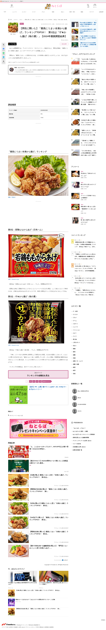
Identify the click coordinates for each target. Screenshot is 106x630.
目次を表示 (64, 44)
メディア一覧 (5, 627)
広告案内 (16, 627)
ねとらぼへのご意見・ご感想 (79, 431)
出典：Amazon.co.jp (13, 279)
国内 (74, 351)
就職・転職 (76, 364)
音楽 (74, 373)
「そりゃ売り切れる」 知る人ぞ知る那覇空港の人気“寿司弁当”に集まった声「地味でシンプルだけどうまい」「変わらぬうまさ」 (88, 155)
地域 (53, 11)
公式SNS (11, 627)
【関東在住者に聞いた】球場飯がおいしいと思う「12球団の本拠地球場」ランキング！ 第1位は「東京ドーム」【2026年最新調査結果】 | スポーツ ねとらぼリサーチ (85, 247)
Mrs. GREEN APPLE (83, 391)
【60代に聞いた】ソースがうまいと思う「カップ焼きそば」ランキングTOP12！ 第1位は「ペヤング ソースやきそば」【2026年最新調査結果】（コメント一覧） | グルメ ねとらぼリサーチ (86, 283)
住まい (62, 11)
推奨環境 (51, 627)
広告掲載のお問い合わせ (78, 446)
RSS (38, 627)
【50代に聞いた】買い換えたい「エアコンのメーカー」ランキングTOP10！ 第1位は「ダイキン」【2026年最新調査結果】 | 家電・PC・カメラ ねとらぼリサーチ (85, 271)
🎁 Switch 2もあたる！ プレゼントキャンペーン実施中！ (12, 1)
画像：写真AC (13, 34)
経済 (74, 370)
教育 (74, 367)
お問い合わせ (22, 627)
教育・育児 (72, 11)
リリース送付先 (76, 443)
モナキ (79, 411)
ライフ (75, 336)
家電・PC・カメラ (78, 361)
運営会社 (42, 627)
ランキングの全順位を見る (38, 375)
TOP (5, 11)
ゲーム (75, 320)
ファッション (76, 330)
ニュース (14, 11)
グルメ (43, 11)
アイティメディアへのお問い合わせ (81, 440)
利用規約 (103, 620)
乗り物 (75, 339)
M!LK (79, 397)
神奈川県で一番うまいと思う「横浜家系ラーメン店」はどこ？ (88, 209)
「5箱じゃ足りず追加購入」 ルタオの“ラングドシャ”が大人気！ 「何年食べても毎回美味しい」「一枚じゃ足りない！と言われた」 (89, 94)
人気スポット (76, 342)
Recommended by (58, 560)
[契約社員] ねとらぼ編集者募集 (80, 437)
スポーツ (75, 323)
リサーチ (91, 11)
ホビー (75, 333)
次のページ (46, 381)
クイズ (33, 11)
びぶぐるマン (65, 40)
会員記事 (101, 11)
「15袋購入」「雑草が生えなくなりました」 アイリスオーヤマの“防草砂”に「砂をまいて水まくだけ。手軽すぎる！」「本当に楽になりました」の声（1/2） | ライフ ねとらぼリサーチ (85, 295)
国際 (74, 355)
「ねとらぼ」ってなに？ (78, 428)
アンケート (75, 167)
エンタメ (24, 11)
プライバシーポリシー (31, 627)
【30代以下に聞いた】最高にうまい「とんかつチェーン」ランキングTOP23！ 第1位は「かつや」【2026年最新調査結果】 (88, 125)
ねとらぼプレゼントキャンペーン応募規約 (83, 434)
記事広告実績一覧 (76, 450)
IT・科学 (75, 311)
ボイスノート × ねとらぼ (16, 415)
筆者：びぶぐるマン (19, 67)
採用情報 (47, 627)
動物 (82, 11)
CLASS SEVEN (82, 404)
